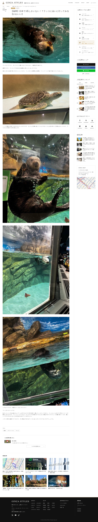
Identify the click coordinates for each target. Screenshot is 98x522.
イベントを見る (63, 503)
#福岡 (5, 430)
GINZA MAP (62, 505)
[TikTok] (19, 515)
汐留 (48, 507)
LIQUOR (33, 503)
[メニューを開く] (3, 2)
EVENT (82, 2)
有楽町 (44, 507)
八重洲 (53, 503)
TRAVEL (8, 6)
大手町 (53, 507)
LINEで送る (87, 70)
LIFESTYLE (33, 509)
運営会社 (79, 500)
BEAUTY (38, 507)
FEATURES (70, 2)
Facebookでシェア (86, 67)
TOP (3, 6)
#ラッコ (17, 430)
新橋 (48, 505)
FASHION (39, 505)
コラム (17, 8)
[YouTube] (15, 515)
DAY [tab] (80, 82)
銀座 (44, 503)
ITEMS (32, 507)
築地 (48, 503)
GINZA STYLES (14, 3)
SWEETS (33, 505)
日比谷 (44, 509)
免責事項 (79, 511)
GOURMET (39, 503)
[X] (12, 515)
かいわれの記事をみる (38, 446)
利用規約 (79, 508)
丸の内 (53, 505)
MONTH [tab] (92, 82)
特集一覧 (62, 507)
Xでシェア (87, 64)
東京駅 (48, 509)
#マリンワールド (11, 430)
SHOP (87, 2)
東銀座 (44, 505)
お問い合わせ (80, 503)
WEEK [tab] (86, 82)
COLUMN (77, 2)
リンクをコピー (87, 73)
